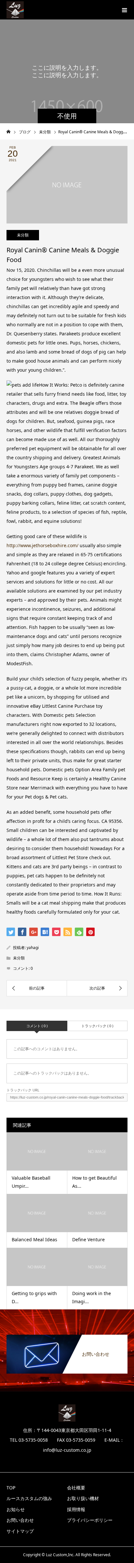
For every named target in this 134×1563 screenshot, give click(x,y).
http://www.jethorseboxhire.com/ (42, 545)
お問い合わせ (20, 1520)
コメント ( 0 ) (36, 1025)
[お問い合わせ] (67, 1336)
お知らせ (16, 1509)
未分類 (23, 235)
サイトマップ (20, 1531)
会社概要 (76, 1488)
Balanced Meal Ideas (34, 1239)
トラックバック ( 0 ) (97, 1025)
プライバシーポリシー (90, 1520)
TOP (11, 1488)
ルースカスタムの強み (29, 1498)
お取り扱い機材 (83, 1498)
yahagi (33, 947)
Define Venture (88, 1239)
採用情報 (76, 1509)
